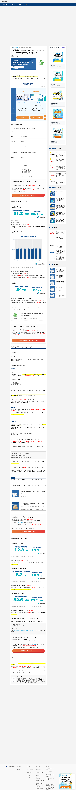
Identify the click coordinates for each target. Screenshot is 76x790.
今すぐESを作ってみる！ (36, 117)
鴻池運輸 (16, 47)
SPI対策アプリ (21, 522)
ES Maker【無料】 (37, 102)
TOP (11, 47)
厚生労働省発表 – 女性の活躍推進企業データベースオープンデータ (26, 630)
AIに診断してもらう (33, 188)
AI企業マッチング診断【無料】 (22, 102)
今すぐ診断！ (23, 117)
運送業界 (14, 47)
